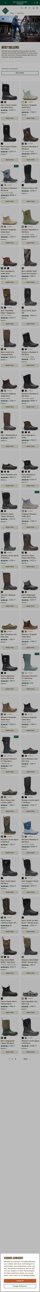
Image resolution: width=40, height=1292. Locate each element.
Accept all (20, 1281)
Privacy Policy (29, 1275)
